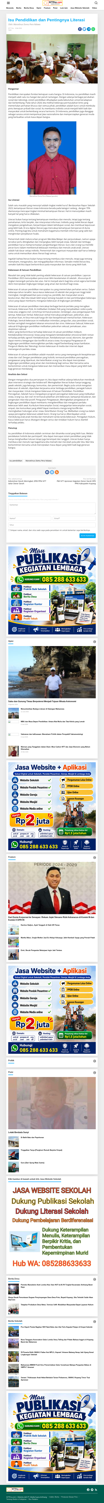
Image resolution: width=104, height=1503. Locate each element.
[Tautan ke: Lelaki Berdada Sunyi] (52, 1103)
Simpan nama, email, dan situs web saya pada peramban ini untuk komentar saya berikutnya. (50, 530)
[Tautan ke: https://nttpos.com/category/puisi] (94, 1072)
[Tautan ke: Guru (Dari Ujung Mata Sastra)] (13, 1167)
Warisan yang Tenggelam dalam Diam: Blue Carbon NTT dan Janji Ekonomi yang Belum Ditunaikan (55, 748)
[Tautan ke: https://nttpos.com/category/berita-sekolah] (94, 1321)
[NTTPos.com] (52, 3)
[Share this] (80, 29)
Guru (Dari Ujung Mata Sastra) (32, 1163)
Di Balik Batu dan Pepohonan (32, 1137)
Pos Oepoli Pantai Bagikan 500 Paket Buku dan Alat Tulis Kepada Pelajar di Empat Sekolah (56, 1327)
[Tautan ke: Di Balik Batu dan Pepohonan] (13, 1141)
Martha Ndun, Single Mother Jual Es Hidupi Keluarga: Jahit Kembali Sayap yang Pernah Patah (58, 938)
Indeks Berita (54, 1497)
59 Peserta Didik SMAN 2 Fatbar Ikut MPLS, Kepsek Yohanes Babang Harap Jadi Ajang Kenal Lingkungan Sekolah (57, 1353)
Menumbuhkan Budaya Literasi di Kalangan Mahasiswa (42, 709)
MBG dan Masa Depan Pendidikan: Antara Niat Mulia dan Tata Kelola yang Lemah (53, 722)
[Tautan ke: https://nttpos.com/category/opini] (94, 641)
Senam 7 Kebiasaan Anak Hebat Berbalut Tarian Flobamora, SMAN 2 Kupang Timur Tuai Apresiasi (55, 1379)
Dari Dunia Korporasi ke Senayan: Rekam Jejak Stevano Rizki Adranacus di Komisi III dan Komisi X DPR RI (51, 918)
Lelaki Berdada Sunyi (18, 1132)
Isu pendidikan (16, 460)
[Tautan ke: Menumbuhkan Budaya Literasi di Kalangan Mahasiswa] (13, 713)
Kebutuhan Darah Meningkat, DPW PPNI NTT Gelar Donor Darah (27, 481)
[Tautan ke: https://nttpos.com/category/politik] (94, 1061)
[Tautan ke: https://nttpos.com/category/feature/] (94, 857)
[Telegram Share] (89, 29)
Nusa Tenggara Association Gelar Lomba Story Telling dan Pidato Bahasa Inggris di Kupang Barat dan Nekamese (57, 1341)
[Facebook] (47, 472)
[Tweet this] (84, 29)
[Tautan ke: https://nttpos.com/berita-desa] (94, 1279)
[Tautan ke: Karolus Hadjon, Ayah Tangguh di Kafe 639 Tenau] (13, 929)
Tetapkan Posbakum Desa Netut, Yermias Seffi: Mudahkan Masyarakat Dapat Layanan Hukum (57, 1305)
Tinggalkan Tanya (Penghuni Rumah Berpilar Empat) (41, 1150)
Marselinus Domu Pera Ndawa (38, 460)
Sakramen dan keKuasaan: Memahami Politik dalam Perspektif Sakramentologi (52, 734)
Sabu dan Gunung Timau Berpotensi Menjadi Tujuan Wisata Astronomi (42, 701)
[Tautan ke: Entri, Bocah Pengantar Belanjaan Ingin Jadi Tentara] (13, 954)
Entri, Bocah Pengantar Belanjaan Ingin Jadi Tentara (41, 950)
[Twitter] (52, 472)
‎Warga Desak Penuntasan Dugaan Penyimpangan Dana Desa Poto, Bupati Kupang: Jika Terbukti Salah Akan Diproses (50, 1298)
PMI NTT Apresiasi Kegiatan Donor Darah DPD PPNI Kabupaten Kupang (76, 481)
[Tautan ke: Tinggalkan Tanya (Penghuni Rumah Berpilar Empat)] (13, 1154)
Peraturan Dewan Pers (69, 1497)
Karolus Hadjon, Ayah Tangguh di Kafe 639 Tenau (40, 925)
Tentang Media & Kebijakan (16, 1499)
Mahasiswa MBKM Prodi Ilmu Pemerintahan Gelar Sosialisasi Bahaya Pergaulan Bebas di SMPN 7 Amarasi (56, 1366)
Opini (9, 30)
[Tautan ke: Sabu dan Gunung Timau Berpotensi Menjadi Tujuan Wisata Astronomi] (52, 672)
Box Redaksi (33, 1499)
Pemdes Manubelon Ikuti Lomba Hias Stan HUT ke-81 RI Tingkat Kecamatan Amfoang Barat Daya (56, 1286)
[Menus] (8, 3)
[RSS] (57, 472)
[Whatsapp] (93, 29)
